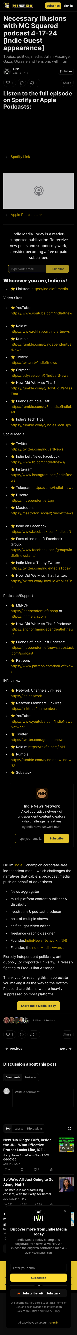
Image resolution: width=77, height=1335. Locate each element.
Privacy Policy (51, 1311)
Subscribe (38, 1278)
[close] (65, 1211)
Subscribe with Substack (41, 1293)
